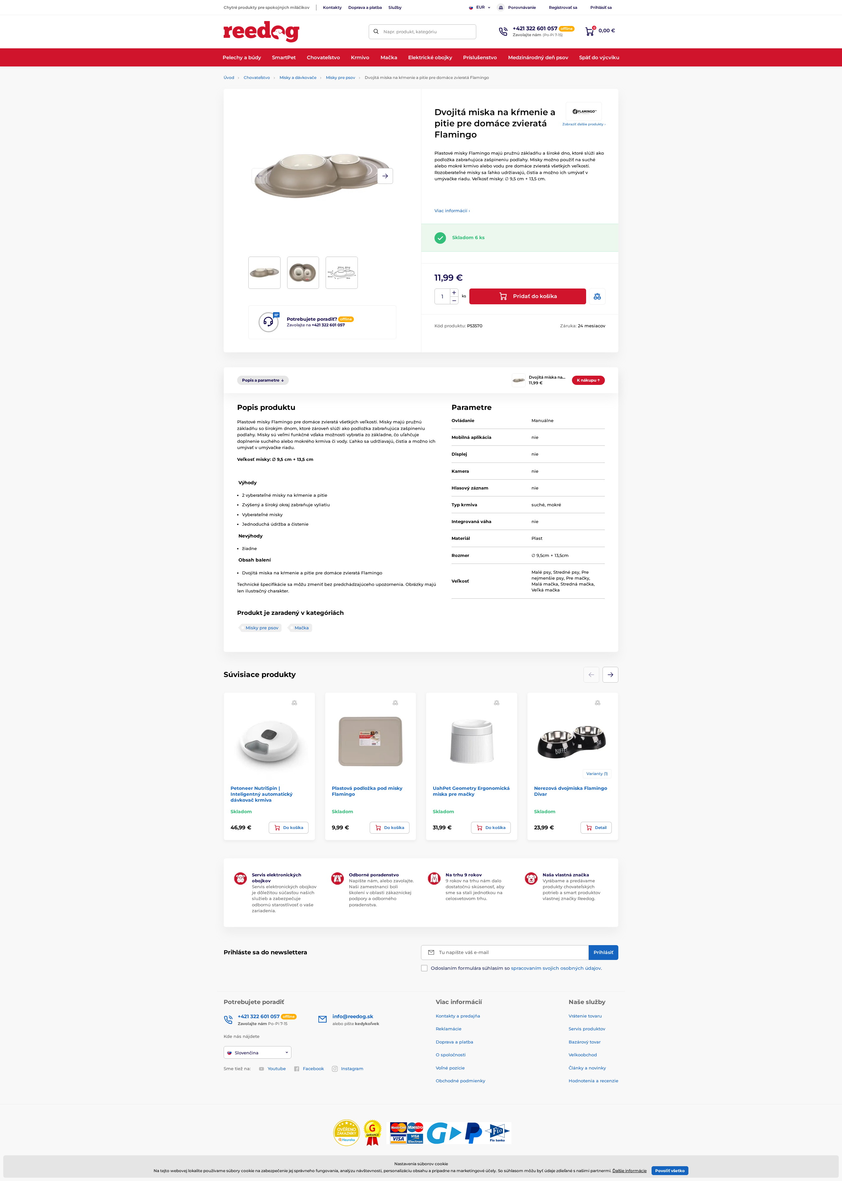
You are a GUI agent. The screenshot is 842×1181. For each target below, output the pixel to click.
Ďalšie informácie (629, 1170)
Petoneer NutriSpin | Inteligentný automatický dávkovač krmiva (261, 794)
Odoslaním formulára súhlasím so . (516, 968)
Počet (442, 296)
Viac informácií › (452, 210)
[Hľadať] (376, 31)
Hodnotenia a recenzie (593, 1080)
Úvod (229, 77)
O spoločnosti (451, 1054)
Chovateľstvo (257, 77)
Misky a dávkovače (298, 77)
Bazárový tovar (585, 1041)
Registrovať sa (563, 7)
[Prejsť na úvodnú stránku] (261, 31)
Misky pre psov (340, 77)
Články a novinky (587, 1067)
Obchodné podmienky (460, 1080)
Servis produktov (587, 1028)
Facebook (313, 1068)
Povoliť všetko (670, 1170)
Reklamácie (448, 1028)
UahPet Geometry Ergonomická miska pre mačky (471, 791)
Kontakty (332, 7)
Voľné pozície (450, 1067)
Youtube (277, 1068)
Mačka (302, 627)
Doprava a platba (365, 7)
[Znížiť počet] (454, 300)
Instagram (352, 1068)
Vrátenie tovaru (585, 1015)
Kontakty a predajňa (458, 1015)
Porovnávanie (522, 7)
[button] (385, 176)
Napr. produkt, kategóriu (410, 31)
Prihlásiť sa (601, 7)
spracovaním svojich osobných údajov (556, 968)
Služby (395, 7)
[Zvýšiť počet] (454, 293)
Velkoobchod (583, 1054)
